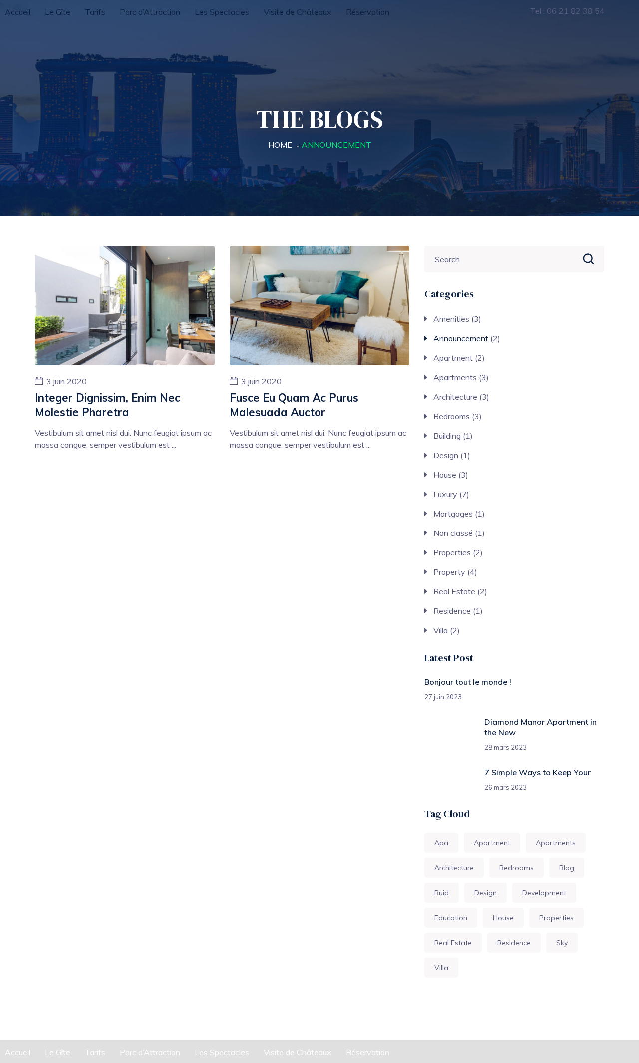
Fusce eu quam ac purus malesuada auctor (294, 405)
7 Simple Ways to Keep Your (537, 772)
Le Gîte (57, 12)
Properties (452, 552)
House (444, 475)
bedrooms (516, 867)
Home (280, 145)
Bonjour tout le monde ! (467, 682)
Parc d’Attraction (150, 12)
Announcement (460, 338)
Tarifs (95, 12)
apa (441, 842)
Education (450, 917)
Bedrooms (451, 416)
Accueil (17, 12)
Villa (440, 630)
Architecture (455, 397)
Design (445, 455)
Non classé (453, 533)
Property (449, 572)
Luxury (445, 494)
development (544, 892)
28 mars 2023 (505, 747)
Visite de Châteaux (297, 12)
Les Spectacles (222, 12)
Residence (452, 611)
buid (441, 892)
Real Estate (454, 591)
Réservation (367, 12)
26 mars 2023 (505, 787)
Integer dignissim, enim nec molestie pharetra (107, 405)
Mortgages (453, 514)
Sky (562, 942)
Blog (566, 867)
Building (447, 436)
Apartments (455, 377)
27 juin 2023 (443, 697)
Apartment (453, 358)
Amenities (451, 319)
